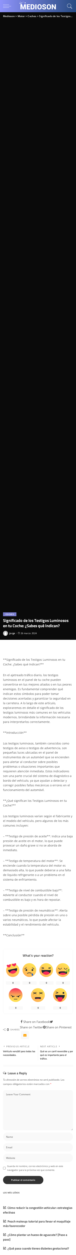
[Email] (25, 1035)
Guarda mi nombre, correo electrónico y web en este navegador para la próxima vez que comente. (35, 1168)
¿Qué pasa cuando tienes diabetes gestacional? (38, 1248)
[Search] (69, 6)
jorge (12, 633)
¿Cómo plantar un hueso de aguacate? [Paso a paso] (35, 1237)
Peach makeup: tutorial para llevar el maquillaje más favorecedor (37, 1223)
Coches (9, 614)
